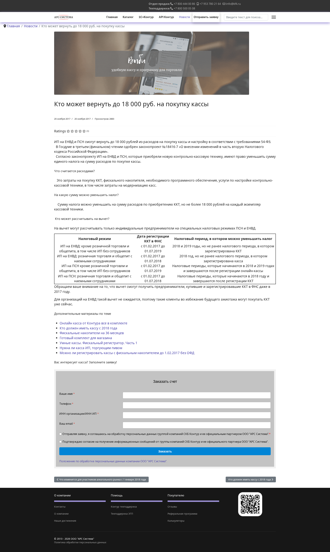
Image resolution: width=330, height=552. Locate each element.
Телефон (66, 404)
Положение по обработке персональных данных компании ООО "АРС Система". (113, 461)
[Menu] (274, 17)
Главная (112, 17)
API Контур (166, 17)
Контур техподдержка (124, 506)
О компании (61, 513)
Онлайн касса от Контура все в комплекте (93, 323)
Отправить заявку (206, 17)
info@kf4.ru (233, 4)
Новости (184, 17)
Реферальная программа (182, 513)
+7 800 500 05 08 (184, 8)
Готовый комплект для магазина (86, 338)
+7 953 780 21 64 (210, 4)
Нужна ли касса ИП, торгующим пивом (91, 348)
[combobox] (246, 17)
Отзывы (172, 506)
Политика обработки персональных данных (80, 542)
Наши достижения (65, 520)
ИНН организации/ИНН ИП (79, 414)
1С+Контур (146, 17)
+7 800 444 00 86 (184, 4)
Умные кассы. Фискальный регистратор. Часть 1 (98, 343)
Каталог (128, 17)
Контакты (59, 506)
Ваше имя (67, 394)
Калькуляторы (176, 520)
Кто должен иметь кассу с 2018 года (88, 328)
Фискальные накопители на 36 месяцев (92, 333)
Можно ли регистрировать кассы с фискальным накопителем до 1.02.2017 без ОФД (127, 352)
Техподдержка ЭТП (122, 513)
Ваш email (67, 424)
